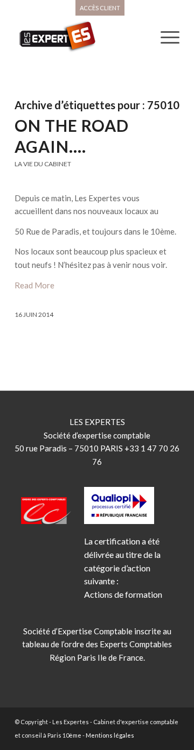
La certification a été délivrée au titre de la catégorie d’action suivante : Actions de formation (123, 567)
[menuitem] (100, 8)
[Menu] (164, 37)
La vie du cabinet (43, 164)
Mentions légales (110, 735)
